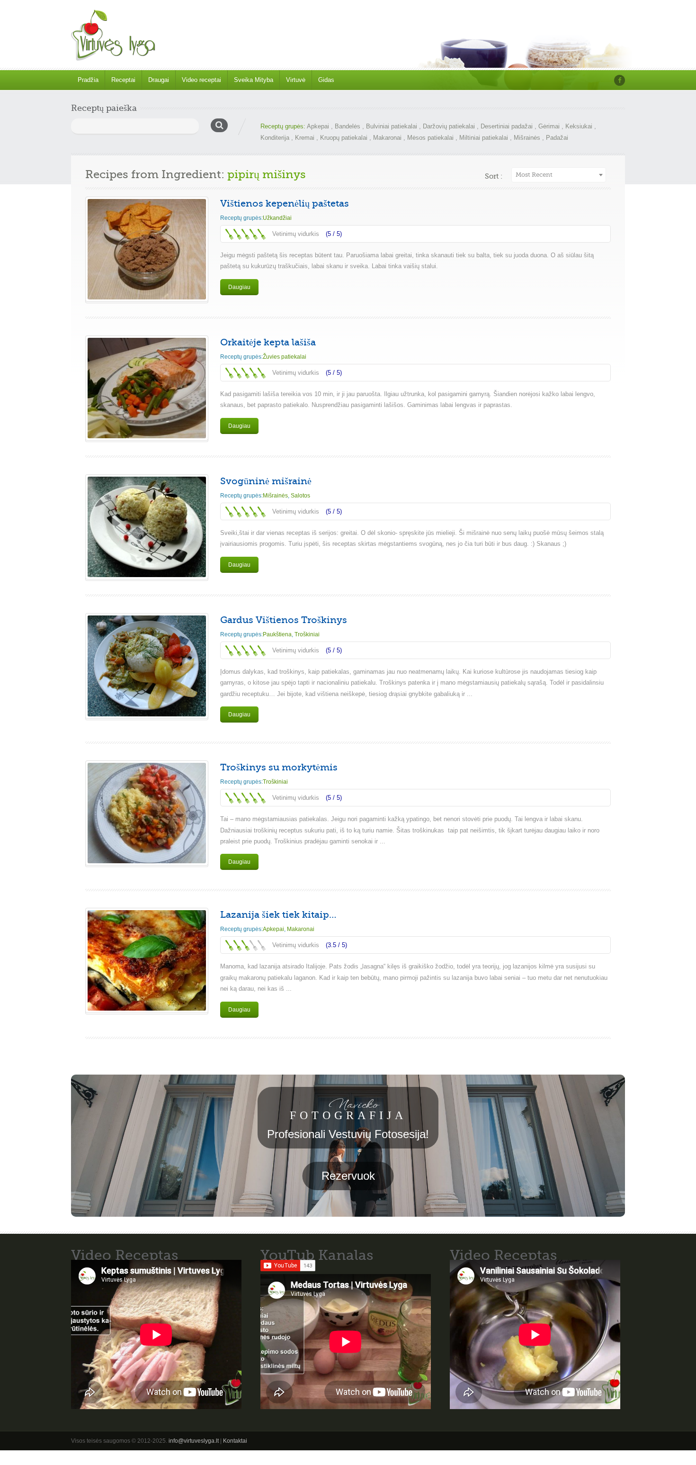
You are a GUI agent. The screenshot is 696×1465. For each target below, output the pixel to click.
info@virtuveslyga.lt (194, 1441)
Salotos (300, 495)
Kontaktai (235, 1441)
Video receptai (201, 79)
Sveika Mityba (253, 79)
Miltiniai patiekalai (483, 137)
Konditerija (274, 137)
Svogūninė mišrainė (266, 481)
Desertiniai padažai (507, 126)
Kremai (304, 137)
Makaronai (387, 137)
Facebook (619, 80)
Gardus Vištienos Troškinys (283, 620)
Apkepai (318, 126)
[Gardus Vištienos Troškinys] (146, 666)
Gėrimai (549, 126)
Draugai (158, 79)
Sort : (493, 176)
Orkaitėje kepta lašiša (268, 342)
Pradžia (88, 79)
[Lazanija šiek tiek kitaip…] (146, 960)
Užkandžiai (277, 218)
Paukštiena (277, 634)
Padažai (557, 137)
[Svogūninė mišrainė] (146, 526)
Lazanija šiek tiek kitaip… (278, 914)
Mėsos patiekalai (430, 137)
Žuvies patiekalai (284, 356)
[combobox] (558, 174)
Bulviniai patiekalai (391, 126)
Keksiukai (578, 126)
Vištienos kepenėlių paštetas (284, 203)
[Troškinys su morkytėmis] (146, 813)
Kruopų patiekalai (343, 137)
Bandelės (347, 126)
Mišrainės (527, 137)
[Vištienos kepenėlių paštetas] (146, 249)
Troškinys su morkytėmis (279, 767)
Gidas (326, 79)
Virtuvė (295, 79)
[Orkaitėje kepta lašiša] (146, 388)
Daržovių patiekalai (449, 126)
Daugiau (239, 287)
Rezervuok (348, 1175)
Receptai (123, 79)
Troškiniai (307, 634)
